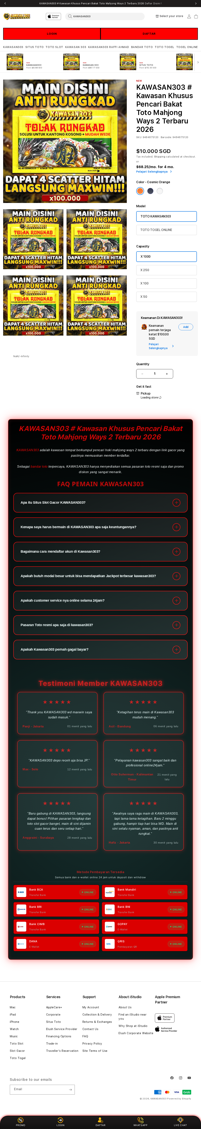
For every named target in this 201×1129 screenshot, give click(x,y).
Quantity (142, 364)
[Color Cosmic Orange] (140, 191)
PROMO (20, 1125)
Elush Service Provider (61, 1029)
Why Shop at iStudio (133, 1026)
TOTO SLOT (54, 47)
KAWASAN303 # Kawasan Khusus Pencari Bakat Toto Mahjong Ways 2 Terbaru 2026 (100, 3)
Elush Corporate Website (136, 1033)
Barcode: (166, 137)
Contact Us (90, 1029)
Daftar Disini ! (153, 3)
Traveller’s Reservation (62, 1050)
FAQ (85, 1036)
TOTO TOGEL (164, 47)
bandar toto (39, 466)
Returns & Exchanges (97, 1021)
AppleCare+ (54, 1007)
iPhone (14, 1021)
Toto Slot (16, 1043)
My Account (90, 1007)
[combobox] (105, 16)
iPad (13, 1014)
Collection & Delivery (97, 1014)
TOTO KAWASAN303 (156, 216)
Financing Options (58, 1036)
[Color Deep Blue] (150, 191)
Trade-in (52, 1043)
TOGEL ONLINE (187, 47)
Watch (14, 1029)
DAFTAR (149, 33)
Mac (13, 1007)
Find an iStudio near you (132, 1016)
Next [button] (196, 3)
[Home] (16, 16)
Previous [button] (5, 3)
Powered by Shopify (179, 1098)
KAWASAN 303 (75, 47)
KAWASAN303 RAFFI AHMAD (108, 47)
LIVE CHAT (180, 1125)
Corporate (53, 1014)
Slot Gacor (17, 1050)
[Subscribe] (70, 1090)
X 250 (144, 270)
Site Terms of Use (95, 1050)
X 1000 (146, 256)
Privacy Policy (92, 1043)
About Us (125, 1007)
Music (14, 1036)
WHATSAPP (140, 1125)
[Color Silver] (160, 191)
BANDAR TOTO (142, 47)
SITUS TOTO (34, 47)
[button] (13, 47)
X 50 (143, 297)
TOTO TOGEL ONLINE (156, 230)
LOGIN (52, 33)
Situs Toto (53, 1021)
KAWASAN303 (13, 47)
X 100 (144, 283)
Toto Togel (18, 1058)
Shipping (159, 156)
